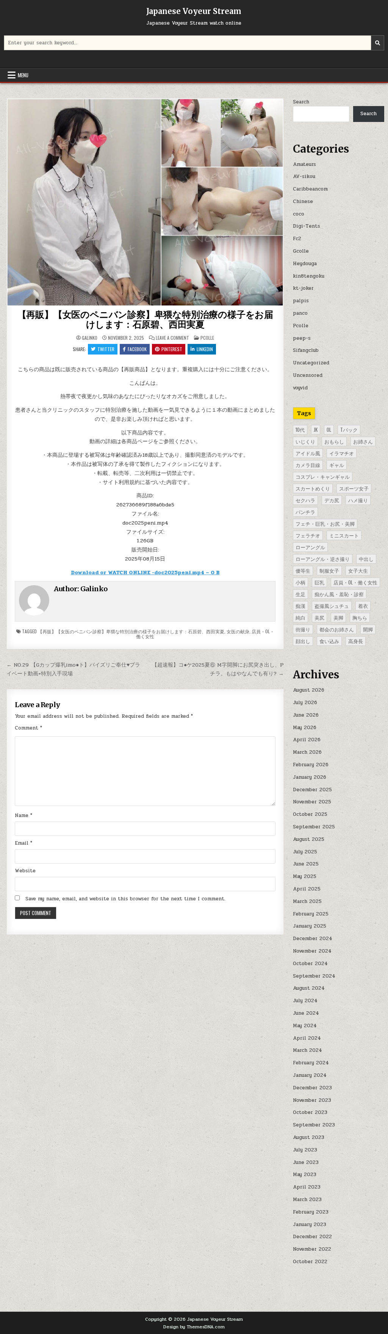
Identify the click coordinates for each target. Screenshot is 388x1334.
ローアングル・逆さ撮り (323, 558)
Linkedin (205, 349)
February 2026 (311, 765)
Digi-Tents (306, 226)
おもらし (334, 441)
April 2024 (307, 1038)
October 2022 (310, 1261)
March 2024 (307, 1050)
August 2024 (309, 988)
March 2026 (307, 752)
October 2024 (310, 963)
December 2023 (312, 1088)
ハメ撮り (358, 500)
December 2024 (312, 938)
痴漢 (300, 605)
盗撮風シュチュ (331, 605)
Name (23, 815)
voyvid (300, 388)
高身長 (355, 641)
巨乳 (319, 582)
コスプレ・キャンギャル (323, 476)
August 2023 (308, 1137)
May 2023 (304, 1174)
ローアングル (310, 547)
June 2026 (306, 715)
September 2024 (314, 976)
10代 (300, 429)
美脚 (338, 617)
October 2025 (310, 814)
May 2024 (305, 1025)
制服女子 (329, 570)
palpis (301, 301)
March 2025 (307, 901)
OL (329, 429)
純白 (300, 617)
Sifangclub (306, 350)
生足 (300, 594)
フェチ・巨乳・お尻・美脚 (325, 523)
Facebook (137, 349)
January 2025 (309, 926)
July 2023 (305, 1150)
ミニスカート (344, 535)
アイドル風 (308, 453)
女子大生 (358, 570)
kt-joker (303, 288)
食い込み (329, 641)
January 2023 (309, 1224)
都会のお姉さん (336, 629)
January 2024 (310, 1075)
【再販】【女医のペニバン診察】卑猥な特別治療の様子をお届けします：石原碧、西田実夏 (145, 319)
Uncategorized (311, 363)
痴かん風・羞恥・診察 (339, 594)
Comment (28, 728)
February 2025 (311, 914)
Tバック (349, 429)
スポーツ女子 (354, 488)
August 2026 (308, 690)
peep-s (302, 338)
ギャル (336, 465)
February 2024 (311, 1063)
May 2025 (304, 876)
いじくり (305, 441)
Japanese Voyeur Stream (193, 11)
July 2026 (305, 702)
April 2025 (307, 889)
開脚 (368, 629)
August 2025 (308, 839)
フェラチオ (308, 535)
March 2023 (307, 1199)
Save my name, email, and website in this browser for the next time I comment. (125, 899)
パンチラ (305, 511)
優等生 (303, 570)
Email (23, 843)
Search (301, 102)
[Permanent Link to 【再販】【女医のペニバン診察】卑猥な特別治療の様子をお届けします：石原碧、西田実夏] (145, 202)
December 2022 (312, 1236)
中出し (366, 558)
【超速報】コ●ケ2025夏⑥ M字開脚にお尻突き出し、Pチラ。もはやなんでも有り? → (218, 669)
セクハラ (305, 500)
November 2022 (312, 1249)
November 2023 (312, 1100)
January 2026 (309, 777)
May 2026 (304, 727)
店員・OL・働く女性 (355, 582)
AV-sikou (304, 176)
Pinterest (171, 349)
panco (300, 313)
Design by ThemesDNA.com (194, 1327)
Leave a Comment (172, 338)
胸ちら (359, 617)
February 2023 (311, 1212)
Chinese (303, 201)
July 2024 (305, 1000)
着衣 (363, 605)
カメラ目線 (308, 465)
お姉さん (363, 441)
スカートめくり (313, 488)
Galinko (89, 338)
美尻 (319, 617)
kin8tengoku (308, 276)
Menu (23, 75)
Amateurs (304, 164)
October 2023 (310, 1112)
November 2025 (312, 802)
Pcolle (207, 337)
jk (316, 429)
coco (298, 214)
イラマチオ (341, 453)
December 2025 (312, 790)
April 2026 (307, 740)
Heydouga (305, 263)
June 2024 (306, 1013)
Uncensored (307, 375)
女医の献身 (238, 631)
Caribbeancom (310, 189)
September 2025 (314, 827)
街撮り (303, 629)
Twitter (105, 349)
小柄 (300, 582)
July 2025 (305, 852)
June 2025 (306, 864)
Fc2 (297, 238)
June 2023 (306, 1162)
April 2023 (307, 1187)
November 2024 (312, 951)
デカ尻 (331, 500)
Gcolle (301, 251)
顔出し (303, 641)
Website (25, 871)
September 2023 (314, 1125)
